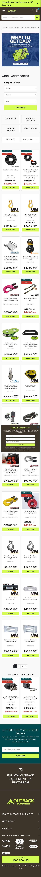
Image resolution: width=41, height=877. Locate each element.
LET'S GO (20, 444)
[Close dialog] (38, 427)
